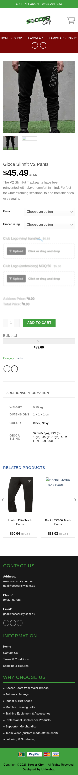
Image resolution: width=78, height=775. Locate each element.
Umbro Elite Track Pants (20, 522)
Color (6, 211)
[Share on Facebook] (7, 368)
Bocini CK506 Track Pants (58, 522)
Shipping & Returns (15, 665)
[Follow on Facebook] (6, 623)
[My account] (62, 20)
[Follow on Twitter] (13, 623)
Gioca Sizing (11, 224)
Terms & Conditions (16, 659)
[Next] (68, 97)
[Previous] (10, 97)
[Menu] (6, 20)
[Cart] (71, 20)
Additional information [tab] (27, 393)
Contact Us (10, 652)
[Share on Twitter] (14, 368)
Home (5, 38)
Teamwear (34, 38)
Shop (18, 38)
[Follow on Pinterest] (20, 623)
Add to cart (39, 323)
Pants (72, 38)
